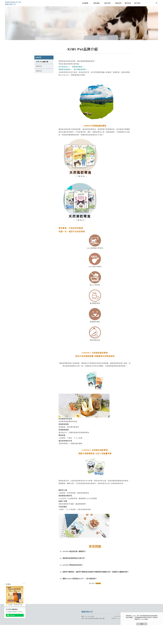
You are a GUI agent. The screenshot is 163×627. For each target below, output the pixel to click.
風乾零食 (39, 66)
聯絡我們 (118, 3)
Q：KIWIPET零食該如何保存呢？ (71, 565)
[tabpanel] (81, 23)
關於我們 (108, 3)
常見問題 (98, 583)
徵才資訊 (137, 3)
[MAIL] (161, 608)
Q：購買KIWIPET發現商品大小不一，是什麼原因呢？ (78, 579)
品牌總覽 (85, 3)
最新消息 (128, 3)
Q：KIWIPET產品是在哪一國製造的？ (73, 551)
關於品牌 (91, 583)
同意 (142, 624)
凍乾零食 (39, 71)
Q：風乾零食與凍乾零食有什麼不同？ (73, 558)
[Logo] (13, 3)
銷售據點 (97, 3)
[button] (156, 3)
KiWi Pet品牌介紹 (42, 61)
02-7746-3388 (89, 616)
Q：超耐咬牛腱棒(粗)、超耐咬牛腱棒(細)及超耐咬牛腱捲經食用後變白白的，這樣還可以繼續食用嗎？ (94, 572)
